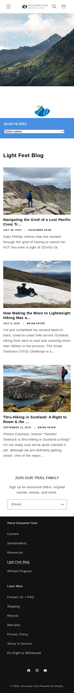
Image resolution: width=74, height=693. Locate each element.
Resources (15, 552)
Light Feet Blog (18, 562)
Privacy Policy (17, 634)
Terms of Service (19, 643)
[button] (8, 6)
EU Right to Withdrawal (24, 653)
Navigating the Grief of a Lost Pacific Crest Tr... (37, 222)
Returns (13, 615)
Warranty (13, 625)
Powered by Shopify (51, 686)
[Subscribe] (62, 504)
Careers (13, 534)
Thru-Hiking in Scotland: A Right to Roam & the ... (35, 419)
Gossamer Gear (30, 686)
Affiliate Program (19, 571)
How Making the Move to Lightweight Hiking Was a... (36, 315)
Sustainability (17, 543)
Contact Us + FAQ (20, 597)
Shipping (13, 606)
